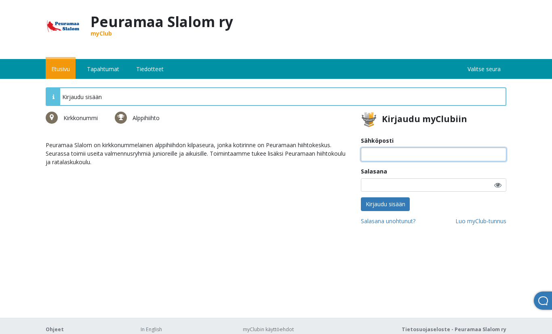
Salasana (374, 171)
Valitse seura (484, 69)
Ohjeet (55, 329)
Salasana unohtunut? (388, 221)
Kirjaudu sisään (385, 204)
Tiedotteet (150, 69)
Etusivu (60, 69)
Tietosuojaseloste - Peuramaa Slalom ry (454, 329)
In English (151, 329)
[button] (497, 185)
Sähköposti (377, 140)
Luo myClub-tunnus (480, 221)
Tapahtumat (103, 69)
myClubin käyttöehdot (268, 329)
